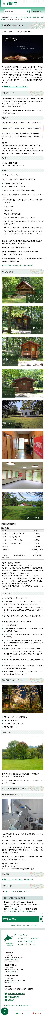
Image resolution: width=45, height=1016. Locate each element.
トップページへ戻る (31, 925)
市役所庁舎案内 (13, 997)
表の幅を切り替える (8, 524)
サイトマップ (23, 935)
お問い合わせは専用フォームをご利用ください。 (21, 911)
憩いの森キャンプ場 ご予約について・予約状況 (19, 265)
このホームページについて (28, 944)
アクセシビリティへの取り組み (29, 938)
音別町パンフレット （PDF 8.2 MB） (15, 891)
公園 (29, 17)
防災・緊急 (38, 1013)
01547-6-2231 (13, 909)
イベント (21, 1013)
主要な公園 (36, 17)
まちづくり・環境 (22, 17)
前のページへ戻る (16, 925)
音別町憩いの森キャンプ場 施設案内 (16, 86)
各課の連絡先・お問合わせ (16, 994)
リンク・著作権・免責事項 (27, 941)
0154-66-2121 (13, 971)
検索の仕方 (37, 11)
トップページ (12, 17)
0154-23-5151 (13, 959)
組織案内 (11, 1000)
